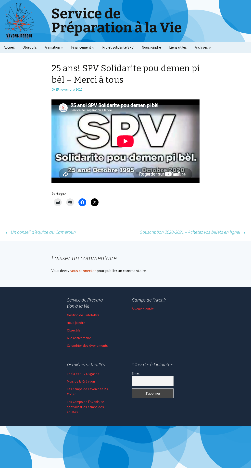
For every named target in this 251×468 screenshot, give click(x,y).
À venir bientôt (142, 309)
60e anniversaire (79, 338)
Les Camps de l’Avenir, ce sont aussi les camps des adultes (85, 406)
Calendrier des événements (87, 345)
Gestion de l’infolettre (83, 315)
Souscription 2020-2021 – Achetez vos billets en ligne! (193, 232)
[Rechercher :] (242, 47)
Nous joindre (151, 47)
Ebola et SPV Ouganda (83, 374)
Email (135, 373)
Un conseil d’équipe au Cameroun (40, 232)
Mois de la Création (81, 381)
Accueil (9, 47)
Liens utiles (178, 47)
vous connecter (83, 270)
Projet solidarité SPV (118, 47)
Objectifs (30, 47)
